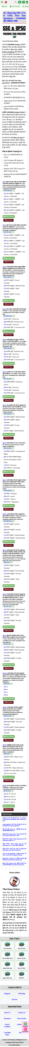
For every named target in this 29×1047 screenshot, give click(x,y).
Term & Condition (7, 1025)
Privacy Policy (21, 1018)
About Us (7, 1012)
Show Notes (9, 220)
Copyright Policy (7, 1034)
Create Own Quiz (16, 6)
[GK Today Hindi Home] (6, 2)
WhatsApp (21, 993)
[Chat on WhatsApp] (23, 2)
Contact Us (21, 1012)
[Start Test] (25, 1023)
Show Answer (9, 216)
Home (5, 6)
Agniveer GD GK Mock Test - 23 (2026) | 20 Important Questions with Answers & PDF (14, 819)
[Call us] (19, 2)
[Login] (27, 2)
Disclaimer (7, 1018)
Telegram (7, 993)
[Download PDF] (25, 1029)
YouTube (14, 999)
